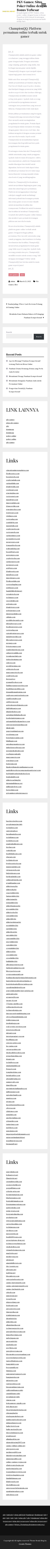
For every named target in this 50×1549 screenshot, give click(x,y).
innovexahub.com (12, 503)
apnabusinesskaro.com (15, 1491)
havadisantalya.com (13, 834)
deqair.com (10, 1059)
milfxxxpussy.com (12, 1092)
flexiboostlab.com (13, 581)
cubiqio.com (10, 617)
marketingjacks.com (14, 1468)
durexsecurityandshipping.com (18, 1013)
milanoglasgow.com (13, 1423)
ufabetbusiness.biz (13, 906)
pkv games (14, 275)
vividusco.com (11, 516)
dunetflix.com (11, 1085)
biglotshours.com (13, 873)
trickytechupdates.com (15, 1475)
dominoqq (10, 429)
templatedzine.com (13, 1072)
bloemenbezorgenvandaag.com (18, 1354)
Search (9, 332)
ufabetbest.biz (11, 932)
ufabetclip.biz (11, 890)
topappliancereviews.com (16, 1472)
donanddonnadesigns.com (16, 692)
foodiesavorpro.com (14, 627)
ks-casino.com (11, 1046)
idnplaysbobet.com (13, 712)
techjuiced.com (12, 860)
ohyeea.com (10, 1108)
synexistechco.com (13, 509)
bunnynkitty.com (12, 1364)
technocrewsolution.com (15, 1243)
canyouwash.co (12, 831)
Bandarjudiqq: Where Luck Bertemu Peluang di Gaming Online (24, 305)
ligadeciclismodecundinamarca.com (19, 767)
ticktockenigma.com (14, 659)
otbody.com (10, 1292)
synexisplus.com (12, 493)
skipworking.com (13, 1302)
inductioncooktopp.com (15, 747)
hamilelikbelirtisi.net (14, 591)
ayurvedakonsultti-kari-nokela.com (19, 991)
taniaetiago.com (12, 1124)
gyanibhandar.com (13, 883)
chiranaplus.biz (12, 1413)
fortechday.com (12, 790)
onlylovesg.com (12, 702)
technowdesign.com (14, 1010)
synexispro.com (12, 760)
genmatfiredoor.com (14, 682)
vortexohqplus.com (13, 584)
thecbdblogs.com (12, 1485)
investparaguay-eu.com (15, 1036)
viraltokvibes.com (13, 1247)
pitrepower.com (12, 1449)
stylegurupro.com (13, 610)
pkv (7, 426)
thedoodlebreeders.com (15, 1053)
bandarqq (29, 1515)
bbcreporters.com (13, 971)
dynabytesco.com (12, 607)
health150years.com (14, 1237)
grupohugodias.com (14, 1056)
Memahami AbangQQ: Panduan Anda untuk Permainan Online (25, 382)
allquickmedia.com (13, 1325)
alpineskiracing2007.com (15, 1442)
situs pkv (22, 1518)
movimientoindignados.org (16, 1088)
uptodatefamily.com (13, 1095)
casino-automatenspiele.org (17, 1286)
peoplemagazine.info (14, 824)
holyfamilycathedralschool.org (18, 774)
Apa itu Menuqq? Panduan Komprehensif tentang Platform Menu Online (24, 362)
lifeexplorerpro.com (14, 640)
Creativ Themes (25, 1544)
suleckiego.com (12, 1495)
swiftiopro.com (12, 588)
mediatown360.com (13, 1452)
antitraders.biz (12, 994)
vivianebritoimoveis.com (15, 1250)
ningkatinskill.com (13, 1066)
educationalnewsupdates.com (17, 470)
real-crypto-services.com (16, 1026)
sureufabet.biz (11, 935)
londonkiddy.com (12, 777)
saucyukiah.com (12, 1172)
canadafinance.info (13, 1393)
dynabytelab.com (12, 487)
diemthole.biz (11, 1318)
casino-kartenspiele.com (15, 1283)
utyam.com (10, 1101)
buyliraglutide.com (13, 876)
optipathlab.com (12, 483)
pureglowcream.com (14, 1351)
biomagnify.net (11, 1144)
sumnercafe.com (12, 1082)
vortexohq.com (12, 630)
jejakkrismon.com (13, 1315)
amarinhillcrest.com (14, 1263)
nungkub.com (11, 1115)
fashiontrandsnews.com (15, 968)
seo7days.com (11, 1348)
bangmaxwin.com (12, 1377)
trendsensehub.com (13, 656)
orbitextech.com (12, 669)
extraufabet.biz (12, 916)
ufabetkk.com (11, 1322)
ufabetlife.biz (11, 919)
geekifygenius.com (13, 666)
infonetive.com (12, 1380)
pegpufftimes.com (13, 1188)
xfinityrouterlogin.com (15, 1465)
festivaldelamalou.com (14, 1201)
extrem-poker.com (13, 1043)
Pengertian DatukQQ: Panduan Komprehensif (20, 390)
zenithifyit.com (12, 522)
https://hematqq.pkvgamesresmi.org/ (30, 1524)
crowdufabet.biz (12, 958)
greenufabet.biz (12, 909)
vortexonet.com (12, 496)
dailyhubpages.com (13, 708)
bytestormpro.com (13, 646)
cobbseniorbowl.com (14, 1007)
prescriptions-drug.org (15, 1240)
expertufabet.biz (12, 893)
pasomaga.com (12, 1131)
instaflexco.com (12, 575)
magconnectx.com (13, 757)
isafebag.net (10, 1273)
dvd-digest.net (11, 1407)
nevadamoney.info (13, 1397)
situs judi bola (19, 1515)
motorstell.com (12, 1234)
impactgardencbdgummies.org (18, 1134)
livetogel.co (10, 679)
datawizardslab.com (13, 614)
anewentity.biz (11, 1341)
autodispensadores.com (15, 744)
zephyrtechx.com (13, 558)
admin (12, 281)
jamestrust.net (11, 1296)
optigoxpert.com (12, 562)
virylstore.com (11, 1230)
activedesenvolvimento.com (16, 705)
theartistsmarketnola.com (16, 1410)
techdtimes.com (12, 837)
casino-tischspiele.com (15, 1289)
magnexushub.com (13, 867)
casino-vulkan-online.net (15, 1446)
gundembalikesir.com (14, 844)
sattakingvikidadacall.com (16, 715)
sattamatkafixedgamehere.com (18, 721)
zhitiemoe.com (12, 1111)
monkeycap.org (12, 1257)
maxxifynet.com (12, 500)
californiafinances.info (14, 1390)
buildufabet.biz (11, 961)
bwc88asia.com (12, 1040)
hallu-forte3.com (12, 1426)
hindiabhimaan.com (13, 1478)
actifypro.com (11, 568)
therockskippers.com (14, 1433)
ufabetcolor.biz (12, 912)
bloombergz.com (12, 1276)
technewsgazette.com (14, 1328)
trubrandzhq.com (13, 549)
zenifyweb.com (12, 676)
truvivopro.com (12, 513)
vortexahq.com (12, 519)
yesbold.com (11, 850)
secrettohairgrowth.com (16, 1358)
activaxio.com (11, 604)
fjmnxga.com (11, 1371)
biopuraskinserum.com (15, 1387)
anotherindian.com (13, 1118)
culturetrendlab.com (14, 653)
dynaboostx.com (12, 571)
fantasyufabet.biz (12, 896)
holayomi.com (11, 764)
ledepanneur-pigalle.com (15, 1403)
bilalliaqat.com (11, 741)
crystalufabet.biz (12, 948)
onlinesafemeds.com (14, 880)
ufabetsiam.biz (11, 899)
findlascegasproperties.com (17, 685)
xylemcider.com (12, 1121)
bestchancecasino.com (14, 738)
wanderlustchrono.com (15, 650)
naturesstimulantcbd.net (15, 1137)
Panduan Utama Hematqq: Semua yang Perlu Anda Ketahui (26, 370)
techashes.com (12, 828)
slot (22, 275)
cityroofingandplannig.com (16, 1017)
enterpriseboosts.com (14, 1279)
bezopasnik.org (12, 1367)
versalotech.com (12, 594)
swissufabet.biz (12, 903)
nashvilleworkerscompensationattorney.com (23, 770)
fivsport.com (11, 1069)
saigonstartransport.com (16, 1374)
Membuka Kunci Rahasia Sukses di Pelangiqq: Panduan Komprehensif (26, 316)
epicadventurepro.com (15, 633)
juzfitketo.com (11, 1128)
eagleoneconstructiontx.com (17, 695)
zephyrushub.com (13, 480)
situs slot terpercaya (21, 1521)
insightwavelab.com (13, 637)
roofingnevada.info (13, 754)
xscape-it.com (11, 1000)
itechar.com (10, 847)
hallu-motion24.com (14, 1429)
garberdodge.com (13, 1208)
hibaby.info (10, 728)
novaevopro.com (12, 542)
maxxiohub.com (12, 526)
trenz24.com (11, 1299)
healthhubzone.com (14, 854)
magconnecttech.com (14, 672)
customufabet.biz (12, 938)
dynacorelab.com (12, 506)
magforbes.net (12, 1253)
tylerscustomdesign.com (15, 1221)
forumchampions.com (14, 1195)
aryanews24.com (12, 997)
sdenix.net (10, 1260)
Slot (16, 285)
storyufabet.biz (12, 942)
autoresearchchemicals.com (17, 1488)
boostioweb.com (12, 477)
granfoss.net (11, 1436)
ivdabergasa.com (12, 1020)
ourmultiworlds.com (14, 1182)
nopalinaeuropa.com (14, 1141)
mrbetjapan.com (12, 1338)
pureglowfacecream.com (15, 1332)
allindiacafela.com (13, 1439)
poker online (11, 436)
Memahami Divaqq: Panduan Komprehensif (25, 376)
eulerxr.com (10, 663)
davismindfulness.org (14, 783)
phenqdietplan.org (13, 1079)
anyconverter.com (13, 1309)
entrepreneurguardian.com (16, 725)
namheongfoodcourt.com (16, 1420)
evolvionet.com (12, 490)
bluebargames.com (13, 1198)
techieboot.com (12, 841)
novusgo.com (11, 643)
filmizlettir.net (11, 1178)
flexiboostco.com (12, 474)
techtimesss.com (12, 1227)
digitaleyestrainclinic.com (16, 1455)
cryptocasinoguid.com (14, 974)
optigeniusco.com (13, 535)
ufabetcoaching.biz (13, 780)
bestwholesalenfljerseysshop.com (19, 984)
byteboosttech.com (13, 863)
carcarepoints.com (13, 1049)
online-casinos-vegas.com (16, 1462)
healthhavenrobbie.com (15, 689)
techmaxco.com (12, 597)
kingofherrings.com (14, 1335)
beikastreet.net (12, 1175)
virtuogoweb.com (13, 870)
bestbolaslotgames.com (15, 718)
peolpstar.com (11, 1217)
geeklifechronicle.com (14, 620)
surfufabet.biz (11, 929)
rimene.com (10, 1400)
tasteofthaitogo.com (14, 1361)
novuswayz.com (12, 565)
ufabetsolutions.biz (13, 922)
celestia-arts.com (13, 1191)
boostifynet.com (12, 552)
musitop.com (11, 1098)
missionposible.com (13, 1459)
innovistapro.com (13, 578)
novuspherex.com (13, 539)
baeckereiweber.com (14, 821)
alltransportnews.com (14, 965)
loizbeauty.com (12, 1305)
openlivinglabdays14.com (15, 987)
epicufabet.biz (11, 945)
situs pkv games (12, 423)
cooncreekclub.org (13, 1185)
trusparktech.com (13, 545)
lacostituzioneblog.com (15, 1105)
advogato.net (11, 1270)
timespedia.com (12, 1312)
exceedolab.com (12, 601)
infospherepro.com (13, 624)
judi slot (10, 1515)
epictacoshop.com (13, 1384)
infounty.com (11, 1033)
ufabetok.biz (11, 951)
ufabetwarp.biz (12, 886)
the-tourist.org (12, 1266)
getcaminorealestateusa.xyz (17, 793)
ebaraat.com (11, 857)
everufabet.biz (11, 955)
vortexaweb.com (12, 532)
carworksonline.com (14, 1224)
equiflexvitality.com (13, 699)
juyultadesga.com (12, 1023)
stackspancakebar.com (14, 1416)
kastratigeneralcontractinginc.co (19, 981)
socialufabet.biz (12, 925)
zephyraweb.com (12, 529)
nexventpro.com (12, 555)
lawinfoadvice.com (13, 1075)
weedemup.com (12, 734)
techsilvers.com (12, 1062)
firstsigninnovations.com (15, 1204)
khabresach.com (12, 1482)
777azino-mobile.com (14, 1004)
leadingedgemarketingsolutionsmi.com (21, 978)
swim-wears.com (12, 1211)
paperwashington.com (14, 731)
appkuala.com (11, 1345)
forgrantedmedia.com (14, 1214)
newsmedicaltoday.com (15, 751)
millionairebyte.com (13, 787)
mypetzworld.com (13, 1030)
